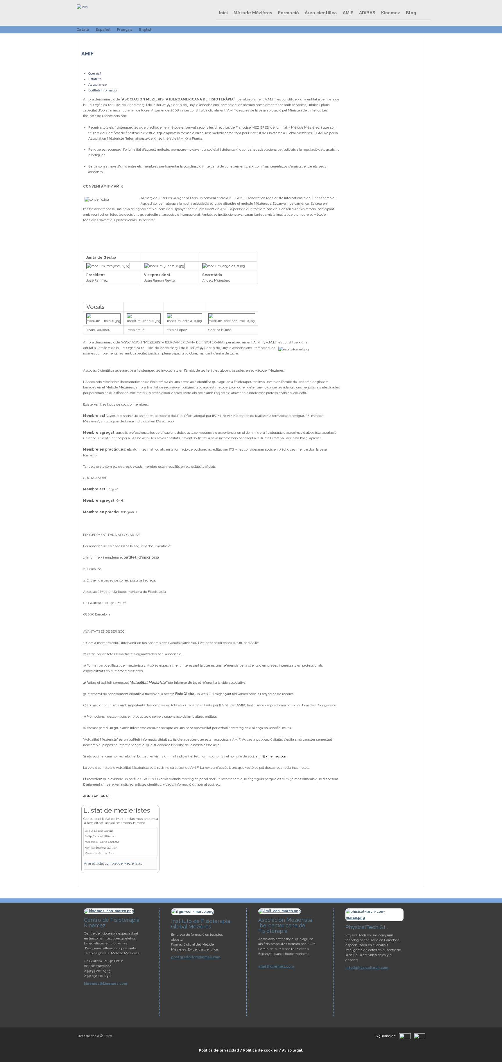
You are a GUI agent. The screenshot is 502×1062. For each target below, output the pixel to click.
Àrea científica (321, 12)
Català (82, 30)
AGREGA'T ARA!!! (96, 796)
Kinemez (390, 12)
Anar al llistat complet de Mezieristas (113, 863)
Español (103, 30)
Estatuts (94, 79)
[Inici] (82, 7)
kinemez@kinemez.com (105, 984)
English (146, 30)
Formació (288, 12)
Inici (223, 12)
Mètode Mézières (253, 12)
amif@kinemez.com (271, 756)
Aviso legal (292, 1050)
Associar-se (97, 84)
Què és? (94, 73)
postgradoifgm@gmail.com (195, 957)
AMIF (348, 12)
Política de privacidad (219, 1050)
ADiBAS (367, 12)
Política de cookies (260, 1050)
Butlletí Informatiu (102, 90)
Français (124, 30)
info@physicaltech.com (366, 968)
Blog (411, 12)
